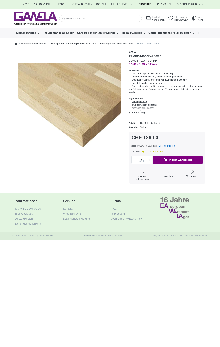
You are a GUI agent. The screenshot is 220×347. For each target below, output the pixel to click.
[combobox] (100, 18)
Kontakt (101, 4)
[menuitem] (26, 4)
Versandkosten (167, 145)
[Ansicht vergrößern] (69, 105)
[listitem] (69, 105)
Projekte (145, 4)
